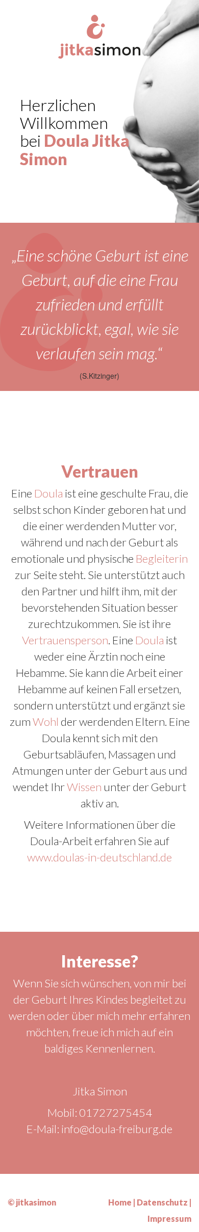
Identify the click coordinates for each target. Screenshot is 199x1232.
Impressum (169, 1218)
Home (120, 1202)
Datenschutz (162, 1202)
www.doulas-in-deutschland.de (99, 857)
